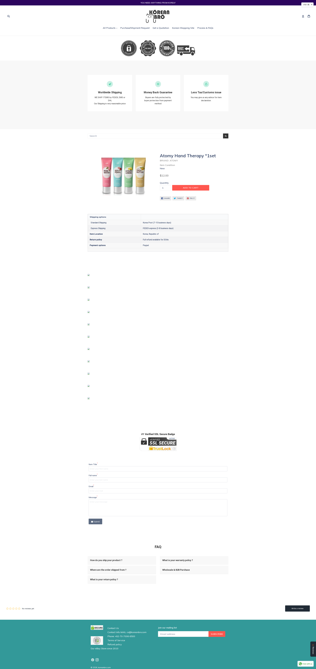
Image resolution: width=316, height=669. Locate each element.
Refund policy (115, 644)
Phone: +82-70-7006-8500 (121, 636)
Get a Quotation (161, 27)
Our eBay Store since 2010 (104, 648)
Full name (93, 475)
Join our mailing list (167, 627)
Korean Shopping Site (183, 27)
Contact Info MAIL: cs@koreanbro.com (127, 632)
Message (93, 497)
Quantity (164, 182)
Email (91, 486)
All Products (110, 27)
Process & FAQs (205, 27)
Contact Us (113, 628)
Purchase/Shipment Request (135, 27)
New (162, 168)
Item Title (93, 464)
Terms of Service (116, 640)
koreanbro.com (104, 667)
